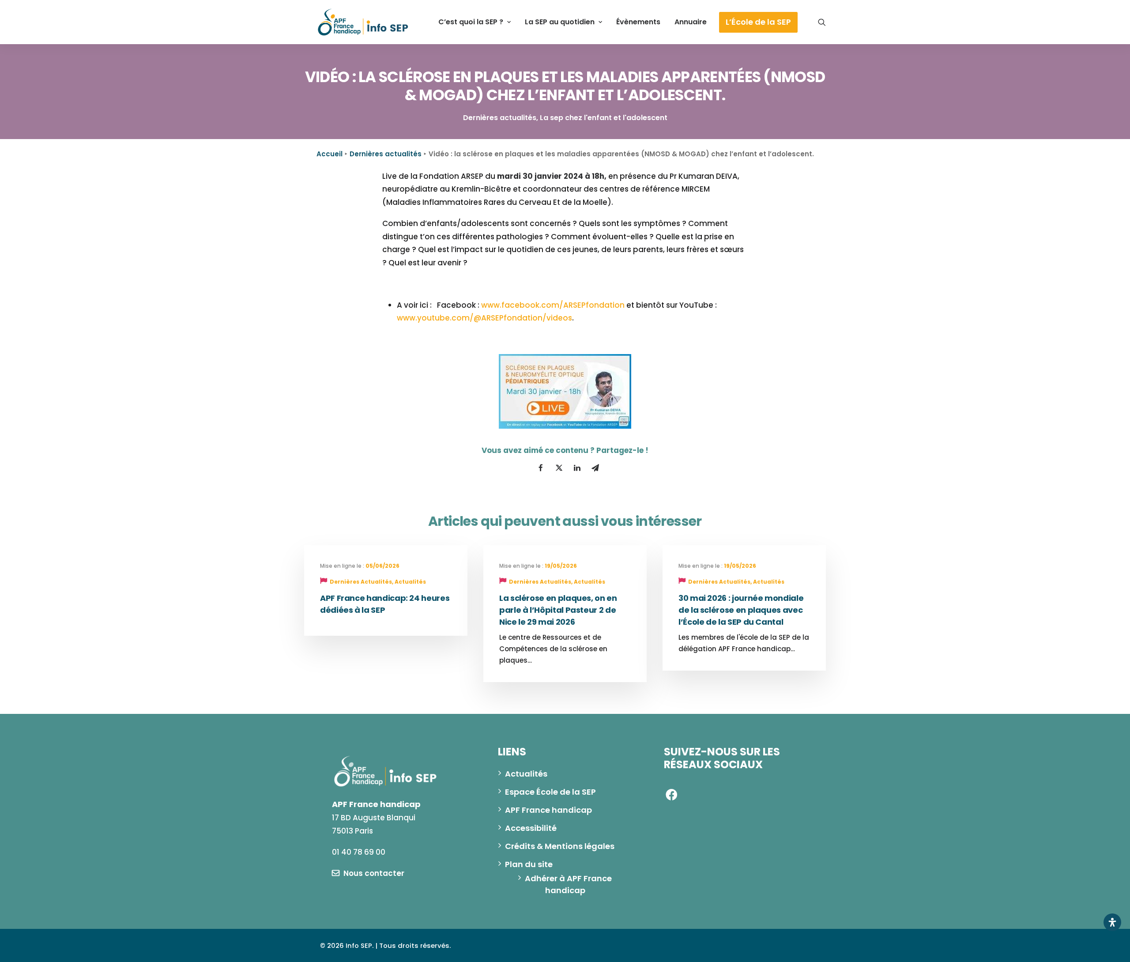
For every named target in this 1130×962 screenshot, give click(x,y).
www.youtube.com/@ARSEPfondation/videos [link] (484, 318)
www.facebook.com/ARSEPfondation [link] (553, 305)
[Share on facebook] (540, 468)
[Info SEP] (363, 22)
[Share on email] (595, 468)
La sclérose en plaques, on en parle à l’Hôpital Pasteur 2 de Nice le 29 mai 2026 (558, 609)
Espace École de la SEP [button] (550, 791)
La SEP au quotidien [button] (560, 22)
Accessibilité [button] (531, 828)
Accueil (329, 153)
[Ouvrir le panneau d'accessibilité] (1112, 922)
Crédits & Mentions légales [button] (559, 846)
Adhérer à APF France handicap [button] (569, 884)
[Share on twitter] (559, 468)
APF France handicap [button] (548, 809)
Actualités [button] (526, 773)
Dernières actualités (386, 153)
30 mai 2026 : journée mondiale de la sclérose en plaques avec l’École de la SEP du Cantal (740, 609)
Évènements (638, 22)
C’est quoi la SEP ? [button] (470, 22)
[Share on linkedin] (577, 468)
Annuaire (690, 22)
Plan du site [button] (529, 864)
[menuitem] (474, 22)
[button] (822, 22)
